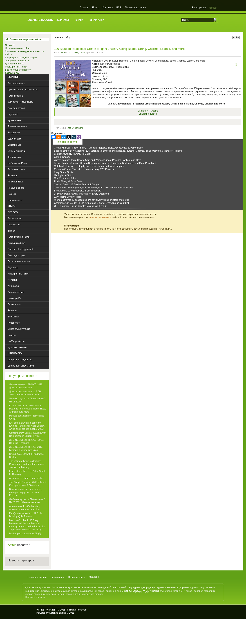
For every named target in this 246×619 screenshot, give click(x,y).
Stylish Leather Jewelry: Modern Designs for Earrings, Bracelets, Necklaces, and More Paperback (105, 163)
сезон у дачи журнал (77, 594)
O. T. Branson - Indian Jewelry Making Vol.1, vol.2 (80, 206)
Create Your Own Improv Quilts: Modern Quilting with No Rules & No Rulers (93, 187)
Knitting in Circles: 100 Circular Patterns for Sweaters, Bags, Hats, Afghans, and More (27, 408)
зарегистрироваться (100, 217)
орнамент (111, 591)
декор (144, 587)
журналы (161, 587)
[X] (68, 137)
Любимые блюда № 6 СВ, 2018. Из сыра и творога (26, 441)
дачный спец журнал (129, 587)
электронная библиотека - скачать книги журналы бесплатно (31, 611)
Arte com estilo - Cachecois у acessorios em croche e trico (24, 508)
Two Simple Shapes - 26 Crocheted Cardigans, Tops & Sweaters (27, 484)
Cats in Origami (62, 157)
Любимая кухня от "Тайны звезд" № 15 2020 (27, 400)
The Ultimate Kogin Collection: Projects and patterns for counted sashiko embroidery (26, 464)
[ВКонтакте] (53, 137)
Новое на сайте (76, 577)
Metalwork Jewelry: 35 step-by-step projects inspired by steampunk (89, 166)
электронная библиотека (51, 8)
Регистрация (199, 7)
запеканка (172, 587)
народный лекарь (95, 591)
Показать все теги (35, 597)
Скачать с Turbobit (148, 110)
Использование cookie (17, 48)
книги (212, 587)
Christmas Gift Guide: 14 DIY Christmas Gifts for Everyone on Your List (91, 203)
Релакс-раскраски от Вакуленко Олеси (26, 417)
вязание (98, 587)
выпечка (78, 587)
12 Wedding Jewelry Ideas (67, 196)
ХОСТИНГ (94, 577)
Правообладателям (135, 7)
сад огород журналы (140, 590)
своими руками (42, 594)
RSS (118, 7)
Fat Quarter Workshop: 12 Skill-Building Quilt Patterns (25, 515)
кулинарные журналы (37, 590)
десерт (152, 587)
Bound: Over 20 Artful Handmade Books (26, 455)
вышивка (88, 587)
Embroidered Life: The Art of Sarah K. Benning (27, 473)
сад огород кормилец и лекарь (176, 591)
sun (63, 52)
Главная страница (37, 577)
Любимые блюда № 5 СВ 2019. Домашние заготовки (26, 386)
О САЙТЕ (10, 45)
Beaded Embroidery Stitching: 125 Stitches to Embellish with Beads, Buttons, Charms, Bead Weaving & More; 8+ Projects (118, 150)
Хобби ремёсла (75, 128)
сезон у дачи (58, 594)
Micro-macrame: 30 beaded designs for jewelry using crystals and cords (91, 200)
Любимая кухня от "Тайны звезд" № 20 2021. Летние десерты (27, 501)
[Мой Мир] (63, 137)
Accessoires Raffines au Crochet (26, 478)
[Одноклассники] (58, 137)
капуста (204, 587)
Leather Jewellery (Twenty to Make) (72, 153)
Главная (84, 7)
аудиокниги (45, 587)
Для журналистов (14, 63)
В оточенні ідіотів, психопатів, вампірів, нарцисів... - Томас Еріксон (25, 492)
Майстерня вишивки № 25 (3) (25, 533)
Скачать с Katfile (148, 113)
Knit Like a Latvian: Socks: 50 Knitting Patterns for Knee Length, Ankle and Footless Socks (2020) (27, 425)
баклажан (57, 587)
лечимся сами (59, 591)
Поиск (95, 7)
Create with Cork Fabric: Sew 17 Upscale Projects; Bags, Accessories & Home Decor (98, 147)
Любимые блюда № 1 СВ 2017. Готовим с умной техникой (26, 448)
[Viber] (79, 137)
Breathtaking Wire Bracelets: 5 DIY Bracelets (77, 190)
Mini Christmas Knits (65, 178)
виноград (68, 587)
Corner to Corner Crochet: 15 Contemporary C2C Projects (84, 169)
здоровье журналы (188, 587)
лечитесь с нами (76, 591)
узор (91, 594)
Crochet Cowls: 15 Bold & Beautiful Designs (77, 184)
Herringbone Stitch (63, 175)
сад (119, 591)
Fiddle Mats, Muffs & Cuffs (68, 181)
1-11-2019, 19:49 (76, 52)
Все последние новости (18, 69)
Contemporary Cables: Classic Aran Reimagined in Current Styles (27, 434)
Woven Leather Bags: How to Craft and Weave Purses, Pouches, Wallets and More (97, 160)
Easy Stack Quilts (63, 172)
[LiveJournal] (73, 137)
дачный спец (110, 587)
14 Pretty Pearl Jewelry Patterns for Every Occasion (81, 193)
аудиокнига (31, 587)
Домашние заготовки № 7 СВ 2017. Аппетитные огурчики (25, 393)
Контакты (107, 7)
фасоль (99, 594)
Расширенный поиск (16, 66)
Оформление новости (17, 60)
